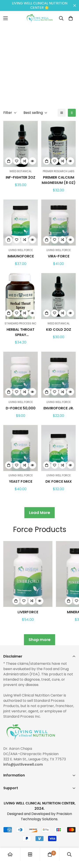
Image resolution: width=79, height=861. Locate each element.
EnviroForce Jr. (58, 408)
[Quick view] (32, 161)
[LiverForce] (27, 574)
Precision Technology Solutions (46, 816)
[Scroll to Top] (71, 837)
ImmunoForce (20, 256)
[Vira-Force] (58, 223)
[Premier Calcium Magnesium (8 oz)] (58, 144)
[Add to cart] (9, 161)
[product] (10, 854)
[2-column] (72, 113)
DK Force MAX (58, 481)
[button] (71, 18)
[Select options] (9, 313)
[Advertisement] (39, 65)
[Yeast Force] (20, 448)
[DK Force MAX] (58, 448)
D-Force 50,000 (21, 408)
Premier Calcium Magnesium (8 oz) (58, 180)
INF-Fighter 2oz (20, 177)
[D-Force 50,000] (20, 375)
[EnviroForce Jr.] (58, 375)
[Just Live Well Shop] (39, 18)
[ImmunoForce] (20, 223)
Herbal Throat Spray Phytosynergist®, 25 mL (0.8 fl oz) (20, 332)
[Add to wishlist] (16, 161)
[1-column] (62, 113)
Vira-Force (58, 256)
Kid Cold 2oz (58, 329)
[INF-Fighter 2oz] (20, 144)
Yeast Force (20, 481)
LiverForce (28, 612)
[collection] (30, 854)
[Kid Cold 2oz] (58, 296)
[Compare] (24, 161)
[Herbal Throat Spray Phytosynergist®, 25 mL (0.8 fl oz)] (20, 296)
